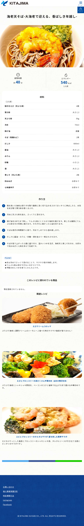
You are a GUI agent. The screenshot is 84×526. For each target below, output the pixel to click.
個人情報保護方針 (10, 491)
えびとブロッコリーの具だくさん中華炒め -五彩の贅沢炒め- (42, 380)
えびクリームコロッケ (42, 326)
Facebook (7, 504)
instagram (7, 500)
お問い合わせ (8, 487)
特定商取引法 (8, 495)
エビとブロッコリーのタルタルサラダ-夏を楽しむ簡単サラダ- (42, 436)
